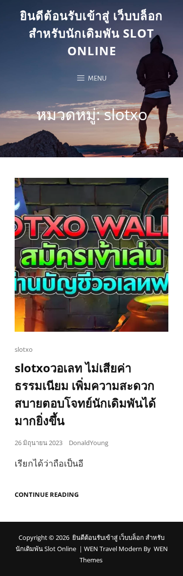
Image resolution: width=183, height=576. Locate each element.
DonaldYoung (88, 442)
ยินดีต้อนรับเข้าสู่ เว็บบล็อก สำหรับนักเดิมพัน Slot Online (91, 33)
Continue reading (47, 495)
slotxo (24, 349)
